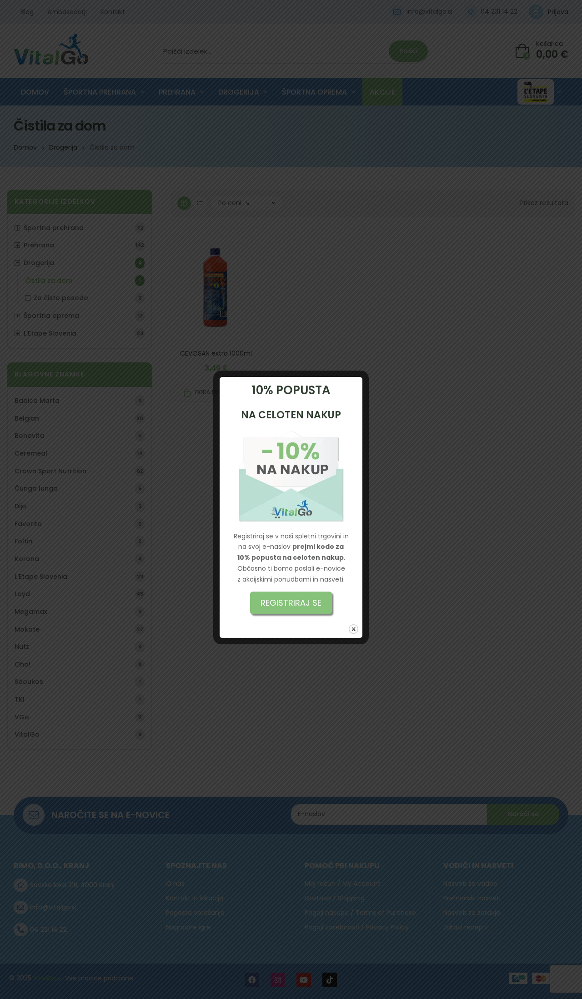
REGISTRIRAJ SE (291, 602)
